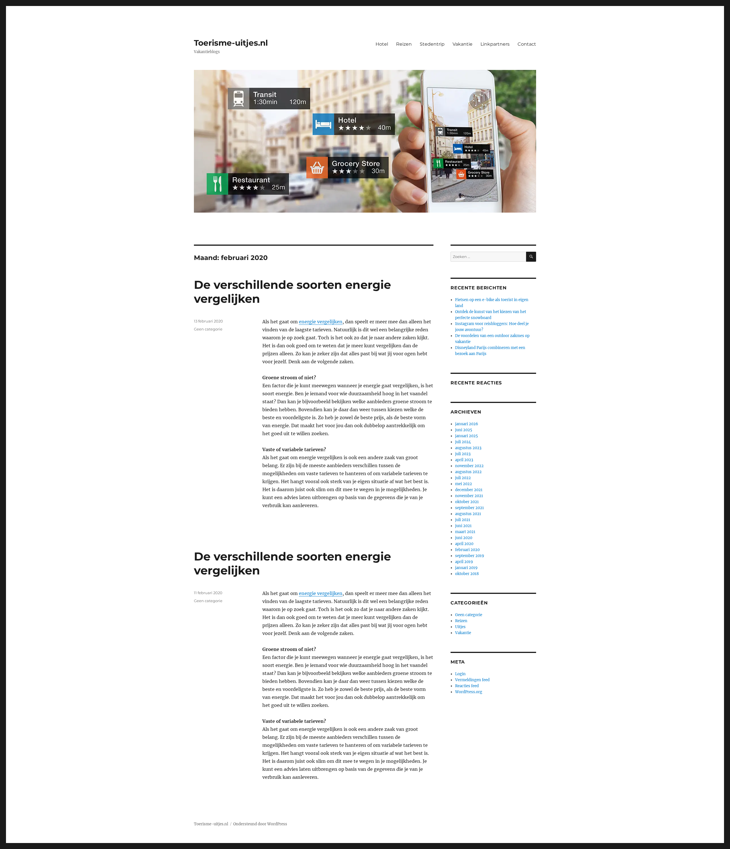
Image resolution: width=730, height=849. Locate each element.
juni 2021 (463, 525)
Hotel (382, 44)
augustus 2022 (468, 471)
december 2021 (468, 489)
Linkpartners (495, 44)
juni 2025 (463, 429)
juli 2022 (463, 477)
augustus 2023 (468, 447)
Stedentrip (432, 44)
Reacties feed (467, 685)
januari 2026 (466, 424)
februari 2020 (467, 549)
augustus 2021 (468, 513)
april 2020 (464, 543)
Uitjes (460, 626)
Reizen (404, 44)
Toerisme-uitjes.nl (231, 43)
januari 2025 (466, 435)
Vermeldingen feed (472, 679)
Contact (527, 44)
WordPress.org (468, 691)
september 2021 (469, 507)
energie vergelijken (320, 321)
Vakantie (463, 44)
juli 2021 (462, 519)
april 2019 (464, 561)
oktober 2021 (467, 501)
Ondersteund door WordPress (260, 824)
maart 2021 (465, 531)
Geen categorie (208, 329)
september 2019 (469, 555)
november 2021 (469, 495)
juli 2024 (463, 441)
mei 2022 (463, 483)
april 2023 (464, 459)
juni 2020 (463, 537)
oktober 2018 (467, 573)
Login (460, 673)
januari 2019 (466, 567)
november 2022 (469, 465)
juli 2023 (463, 453)
